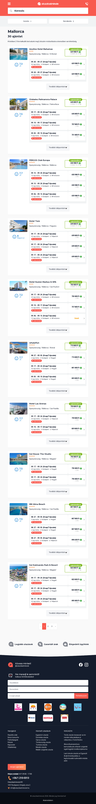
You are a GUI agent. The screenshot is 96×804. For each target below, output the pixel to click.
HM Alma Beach (37, 504)
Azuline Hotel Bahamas (41, 49)
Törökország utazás (43, 742)
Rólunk (10, 742)
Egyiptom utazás (42, 735)
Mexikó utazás (41, 747)
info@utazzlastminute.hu (19, 788)
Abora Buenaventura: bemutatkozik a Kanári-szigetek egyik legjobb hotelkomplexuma (75, 746)
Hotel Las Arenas (37, 404)
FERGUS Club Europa (39, 160)
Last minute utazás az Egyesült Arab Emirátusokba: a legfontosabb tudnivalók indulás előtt (75, 757)
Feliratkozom (81, 696)
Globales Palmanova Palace (43, 99)
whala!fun (34, 343)
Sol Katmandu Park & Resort (43, 565)
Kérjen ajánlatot (17, 767)
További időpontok (57, 87)
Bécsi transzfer (13, 737)
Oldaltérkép (12, 747)
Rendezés (67, 21)
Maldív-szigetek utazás (44, 750)
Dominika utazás (42, 737)
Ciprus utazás (41, 740)
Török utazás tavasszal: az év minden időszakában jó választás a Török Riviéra (75, 737)
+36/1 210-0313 (20, 777)
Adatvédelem (48, 800)
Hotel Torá (34, 221)
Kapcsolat (11, 745)
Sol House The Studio (40, 454)
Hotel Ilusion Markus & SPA (42, 282)
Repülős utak (12, 735)
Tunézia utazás (41, 745)
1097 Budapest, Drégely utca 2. (19, 785)
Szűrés (26, 21)
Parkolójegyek (13, 740)
